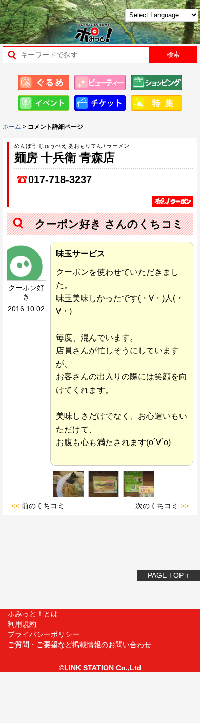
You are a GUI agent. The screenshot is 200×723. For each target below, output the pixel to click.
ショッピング (156, 82)
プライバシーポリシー (43, 634)
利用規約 (22, 624)
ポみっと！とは (33, 614)
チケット (100, 103)
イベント (43, 103)
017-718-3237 (60, 179)
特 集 (156, 103)
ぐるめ (43, 82)
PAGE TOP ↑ (168, 575)
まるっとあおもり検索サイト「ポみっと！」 (33, 18)
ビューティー (100, 82)
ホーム (12, 126)
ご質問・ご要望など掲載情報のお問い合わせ (79, 644)
